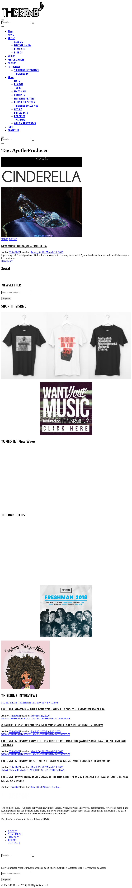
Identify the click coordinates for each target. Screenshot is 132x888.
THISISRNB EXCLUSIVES (26, 105)
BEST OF (18, 52)
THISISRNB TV (21, 74)
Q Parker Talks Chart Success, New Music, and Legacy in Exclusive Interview (52, 725)
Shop (10, 31)
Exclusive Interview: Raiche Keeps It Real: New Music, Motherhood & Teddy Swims (55, 761)
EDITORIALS (20, 91)
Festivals (21, 770)
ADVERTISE (13, 130)
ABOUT (12, 831)
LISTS (17, 81)
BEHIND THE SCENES (24, 102)
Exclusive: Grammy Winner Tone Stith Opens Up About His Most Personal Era (53, 709)
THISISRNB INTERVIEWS (26, 70)
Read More (7, 261)
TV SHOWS (19, 120)
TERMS (12, 840)
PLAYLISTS (19, 49)
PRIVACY (13, 837)
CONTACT (14, 842)
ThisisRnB (14, 252)
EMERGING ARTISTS (24, 98)
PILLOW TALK (21, 112)
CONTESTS (19, 95)
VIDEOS (11, 56)
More (11, 77)
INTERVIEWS (14, 66)
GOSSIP (18, 109)
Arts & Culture (8, 770)
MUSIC (11, 38)
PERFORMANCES (16, 59)
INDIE (11, 127)
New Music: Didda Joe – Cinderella (24, 246)
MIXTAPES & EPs (22, 45)
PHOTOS (12, 63)
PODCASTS (19, 116)
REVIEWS (18, 84)
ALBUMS (18, 42)
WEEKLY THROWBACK (25, 123)
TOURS (17, 88)
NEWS (11, 35)
